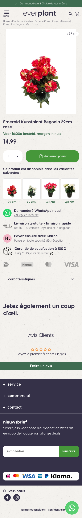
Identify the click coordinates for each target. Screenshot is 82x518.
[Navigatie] (7, 12)
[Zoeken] (71, 14)
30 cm (50, 202)
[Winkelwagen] (77, 14)
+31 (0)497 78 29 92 (26, 215)
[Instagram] (16, 497)
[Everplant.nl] (39, 13)
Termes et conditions (33, 510)
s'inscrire (68, 451)
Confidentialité (57, 510)
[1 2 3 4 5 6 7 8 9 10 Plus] (12, 156)
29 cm (12, 202)
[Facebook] (8, 497)
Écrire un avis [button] (41, 366)
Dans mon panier (55, 156)
